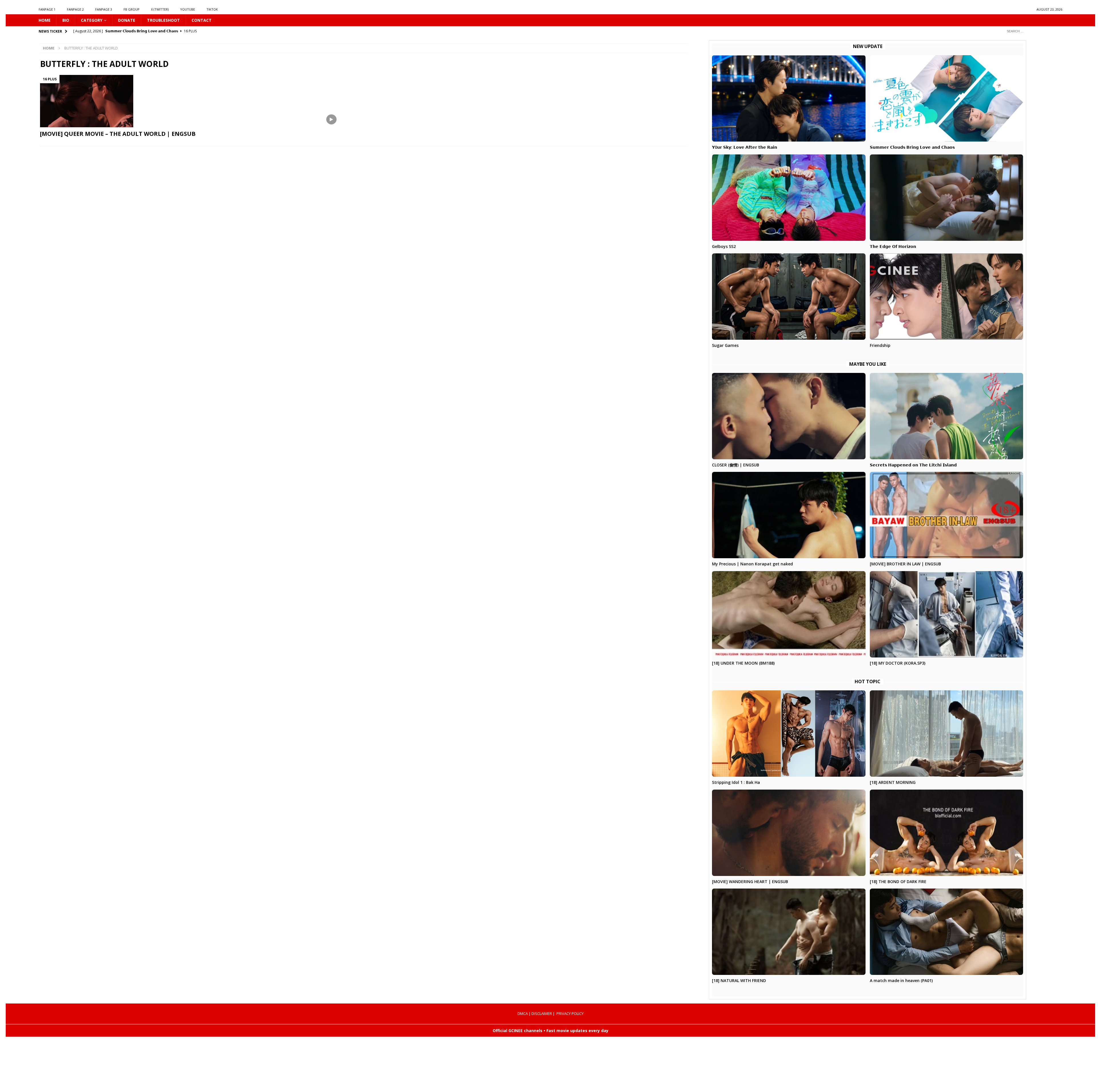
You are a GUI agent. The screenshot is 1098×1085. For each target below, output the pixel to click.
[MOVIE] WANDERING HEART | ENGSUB (750, 881)
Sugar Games (725, 345)
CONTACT (202, 20)
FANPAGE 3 (103, 9)
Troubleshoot (163, 20)
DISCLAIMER (542, 1013)
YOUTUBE (187, 9)
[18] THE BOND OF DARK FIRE (898, 881)
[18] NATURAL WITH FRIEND (739, 980)
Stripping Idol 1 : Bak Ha (736, 782)
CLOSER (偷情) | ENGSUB (735, 465)
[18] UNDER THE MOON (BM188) (743, 663)
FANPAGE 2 (75, 9)
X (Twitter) (160, 9)
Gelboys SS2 (724, 246)
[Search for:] (1032, 31)
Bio (65, 20)
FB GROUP (132, 9)
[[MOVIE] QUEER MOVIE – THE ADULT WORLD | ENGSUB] (196, 101)
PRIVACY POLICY (570, 1013)
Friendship (880, 345)
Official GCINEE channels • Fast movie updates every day (550, 1030)
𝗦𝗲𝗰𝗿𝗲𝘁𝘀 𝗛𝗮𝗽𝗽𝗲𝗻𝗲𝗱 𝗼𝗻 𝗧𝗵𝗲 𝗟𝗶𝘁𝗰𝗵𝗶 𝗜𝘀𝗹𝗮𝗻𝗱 (913, 465)
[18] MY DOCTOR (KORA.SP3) (897, 663)
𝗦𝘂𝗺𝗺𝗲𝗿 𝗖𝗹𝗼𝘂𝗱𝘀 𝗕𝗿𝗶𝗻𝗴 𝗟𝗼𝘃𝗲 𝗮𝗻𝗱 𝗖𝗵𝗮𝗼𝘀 (912, 147)
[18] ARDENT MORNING (893, 782)
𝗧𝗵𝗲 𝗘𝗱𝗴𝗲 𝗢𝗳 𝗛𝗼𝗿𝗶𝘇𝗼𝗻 (893, 246)
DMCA (523, 1013)
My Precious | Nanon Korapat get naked (752, 564)
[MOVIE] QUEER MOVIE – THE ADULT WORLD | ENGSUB (118, 134)
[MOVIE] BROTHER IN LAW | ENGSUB (905, 564)
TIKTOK (212, 9)
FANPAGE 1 (47, 9)
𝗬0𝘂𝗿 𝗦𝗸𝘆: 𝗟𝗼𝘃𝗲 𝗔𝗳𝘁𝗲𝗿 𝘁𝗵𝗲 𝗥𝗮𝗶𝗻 (744, 147)
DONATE (126, 20)
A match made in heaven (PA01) (901, 980)
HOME (45, 20)
